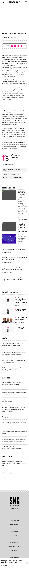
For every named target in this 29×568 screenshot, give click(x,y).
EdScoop (14, 532)
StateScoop (14, 528)
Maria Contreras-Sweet (11, 174)
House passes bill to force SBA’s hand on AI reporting (22, 225)
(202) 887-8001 (14, 558)
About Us (14, 509)
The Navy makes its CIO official (20, 310)
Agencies (6, 177)
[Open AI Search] (5, 2)
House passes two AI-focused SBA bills (13, 249)
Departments (17, 177)
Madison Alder (8, 272)
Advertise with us (15, 546)
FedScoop (6, 37)
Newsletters (14, 542)
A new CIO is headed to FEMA (20, 328)
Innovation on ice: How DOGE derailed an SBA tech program (22, 238)
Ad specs (14, 550)
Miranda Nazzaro (19, 284)
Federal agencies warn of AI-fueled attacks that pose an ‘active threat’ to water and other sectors (21, 302)
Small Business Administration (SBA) (13, 169)
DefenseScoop (14, 520)
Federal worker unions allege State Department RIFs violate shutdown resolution (12, 279)
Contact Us (14, 554)
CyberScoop (14, 524)
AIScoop (14, 535)
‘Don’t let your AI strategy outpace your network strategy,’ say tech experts (21, 321)
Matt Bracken (22, 219)
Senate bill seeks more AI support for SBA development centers (14, 258)
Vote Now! (5, 565)
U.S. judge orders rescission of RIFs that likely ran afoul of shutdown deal (14, 268)
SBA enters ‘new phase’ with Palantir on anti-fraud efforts (22, 194)
